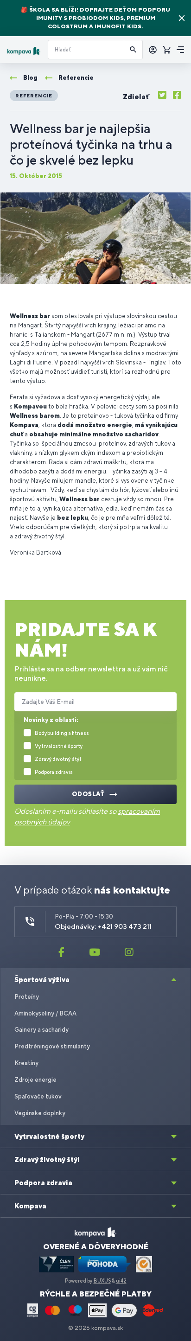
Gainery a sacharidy (41, 1029)
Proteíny (26, 996)
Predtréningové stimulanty (52, 1046)
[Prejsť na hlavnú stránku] (23, 50)
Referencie (33, 95)
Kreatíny (26, 1063)
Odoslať (88, 794)
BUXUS (102, 1281)
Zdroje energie (35, 1079)
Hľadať (133, 49)
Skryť (181, 18)
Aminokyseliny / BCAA (45, 1013)
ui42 (121, 1281)
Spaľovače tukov (38, 1096)
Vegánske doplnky (39, 1113)
